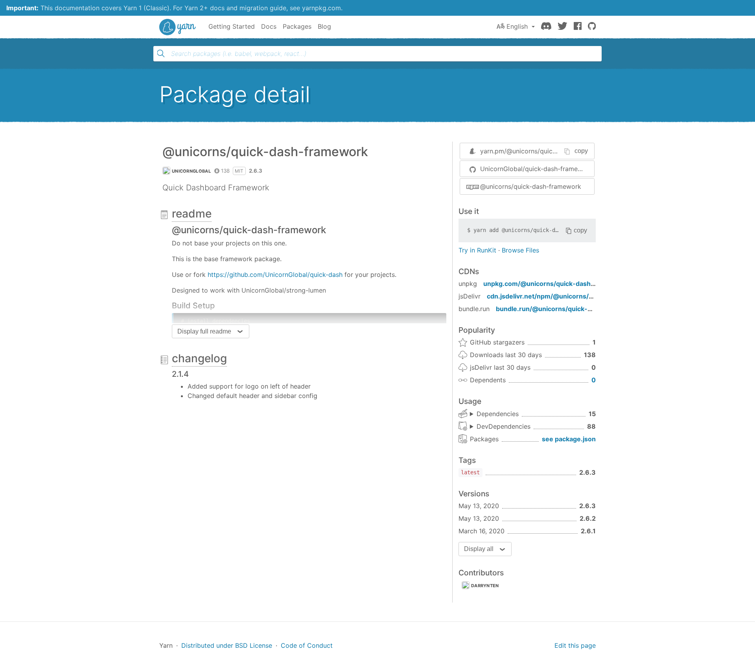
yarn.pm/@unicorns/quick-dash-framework (544, 151)
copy (581, 150)
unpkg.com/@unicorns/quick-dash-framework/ (556, 284)
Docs (268, 26)
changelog (199, 358)
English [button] (517, 26)
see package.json (569, 439)
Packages (297, 26)
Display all (479, 549)
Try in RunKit (477, 250)
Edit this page (575, 645)
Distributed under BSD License (226, 645)
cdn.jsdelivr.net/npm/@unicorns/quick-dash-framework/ (575, 296)
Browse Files (520, 250)
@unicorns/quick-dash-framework (530, 186)
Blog (324, 26)
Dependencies (498, 414)
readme (192, 213)
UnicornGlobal (191, 171)
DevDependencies (503, 426)
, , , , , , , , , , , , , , (494, 414)
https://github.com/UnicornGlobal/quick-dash (275, 274)
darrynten (485, 585)
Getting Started (231, 26)
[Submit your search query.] (161, 53)
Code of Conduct (307, 645)
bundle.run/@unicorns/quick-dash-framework (568, 309)
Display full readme (204, 331)
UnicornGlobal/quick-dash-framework (536, 169)
